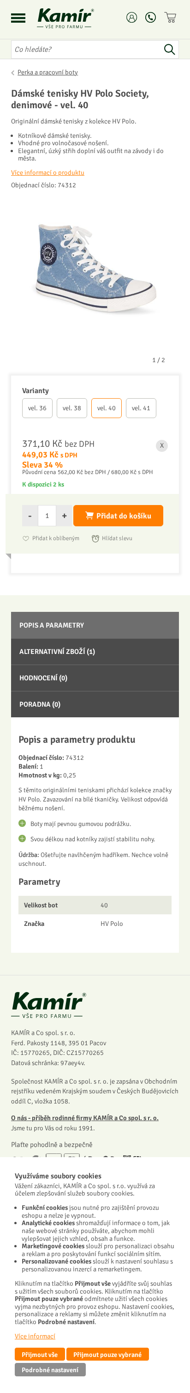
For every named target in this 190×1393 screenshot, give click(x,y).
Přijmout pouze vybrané (107, 1354)
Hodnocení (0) (43, 678)
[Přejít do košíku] (171, 17)
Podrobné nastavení (50, 1370)
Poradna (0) (39, 704)
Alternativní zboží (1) (57, 651)
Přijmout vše (40, 1354)
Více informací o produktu (47, 172)
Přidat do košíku (123, 516)
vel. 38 (72, 408)
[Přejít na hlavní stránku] (76, 18)
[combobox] (85, 49)
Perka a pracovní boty (48, 72)
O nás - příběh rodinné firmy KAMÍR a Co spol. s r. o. (85, 1118)
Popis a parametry (51, 625)
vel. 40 (106, 408)
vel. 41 (141, 408)
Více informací (35, 1336)
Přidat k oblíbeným (55, 538)
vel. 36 (37, 408)
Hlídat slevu (117, 538)
